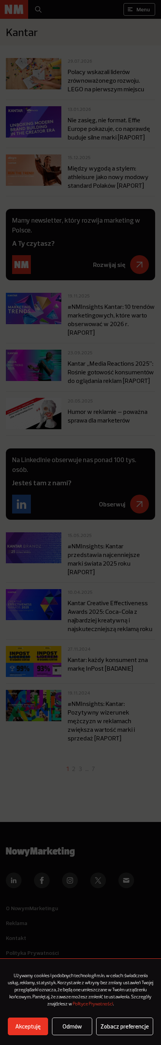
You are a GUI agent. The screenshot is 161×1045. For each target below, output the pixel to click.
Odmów (72, 1026)
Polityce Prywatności (93, 1004)
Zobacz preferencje (124, 1026)
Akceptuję (28, 1026)
